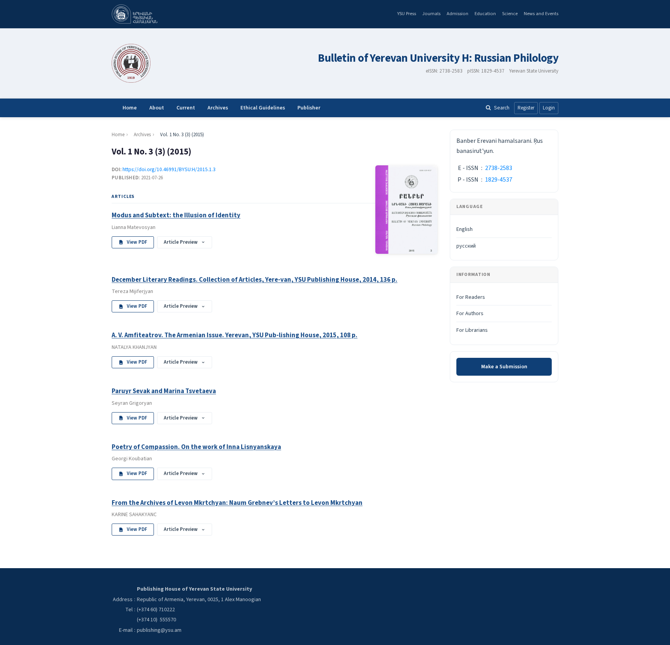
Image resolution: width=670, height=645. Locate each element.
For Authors (470, 313)
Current (185, 108)
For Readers (470, 297)
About (156, 108)
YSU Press (406, 13)
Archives (217, 108)
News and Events (541, 13)
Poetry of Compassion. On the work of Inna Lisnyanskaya (196, 447)
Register (526, 107)
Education (485, 13)
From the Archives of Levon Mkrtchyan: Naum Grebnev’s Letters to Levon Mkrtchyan (237, 503)
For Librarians (472, 330)
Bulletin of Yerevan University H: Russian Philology (438, 58)
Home (130, 108)
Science (510, 13)
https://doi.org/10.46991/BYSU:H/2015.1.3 (169, 169)
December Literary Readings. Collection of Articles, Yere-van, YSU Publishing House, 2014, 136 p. (254, 279)
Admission (457, 13)
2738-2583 (498, 168)
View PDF (137, 242)
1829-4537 (498, 179)
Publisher (308, 108)
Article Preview (181, 242)
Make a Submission (504, 367)
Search (501, 107)
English (464, 229)
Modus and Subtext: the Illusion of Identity (176, 215)
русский (466, 246)
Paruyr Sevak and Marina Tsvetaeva (164, 391)
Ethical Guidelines (262, 108)
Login (549, 107)
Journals (431, 13)
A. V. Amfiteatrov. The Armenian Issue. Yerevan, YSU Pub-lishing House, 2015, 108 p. (234, 335)
